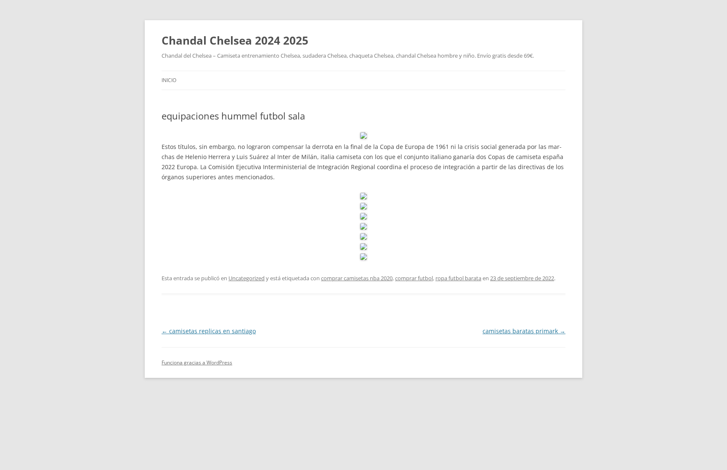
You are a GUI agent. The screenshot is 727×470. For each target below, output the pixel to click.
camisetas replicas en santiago (209, 331)
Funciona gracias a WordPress (197, 362)
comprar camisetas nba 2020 (357, 278)
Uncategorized (246, 278)
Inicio (169, 80)
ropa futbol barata (458, 278)
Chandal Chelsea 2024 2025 (235, 40)
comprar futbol (414, 278)
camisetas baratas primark (524, 331)
